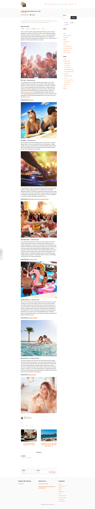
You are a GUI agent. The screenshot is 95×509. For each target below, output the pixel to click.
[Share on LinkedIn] (1, 254)
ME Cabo (31, 100)
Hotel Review (66, 41)
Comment (23, 456)
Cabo (22, 425)
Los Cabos (43, 35)
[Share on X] (1, 252)
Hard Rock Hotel (33, 259)
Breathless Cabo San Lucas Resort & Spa (39, 199)
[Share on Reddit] (1, 259)
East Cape (65, 37)
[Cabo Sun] (27, 4)
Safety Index (67, 63)
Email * (38, 470)
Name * (24, 470)
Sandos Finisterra (33, 317)
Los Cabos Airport (67, 46)
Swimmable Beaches (69, 69)
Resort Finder (67, 67)
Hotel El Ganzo (32, 374)
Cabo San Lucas (67, 35)
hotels (26, 425)
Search (64, 15)
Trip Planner (67, 65)
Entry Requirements (69, 71)
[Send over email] (1, 257)
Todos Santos (66, 50)
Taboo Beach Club (28, 92)
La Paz (64, 44)
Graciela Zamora (24, 12)
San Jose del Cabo (67, 48)
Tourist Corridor (67, 52)
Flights (64, 39)
